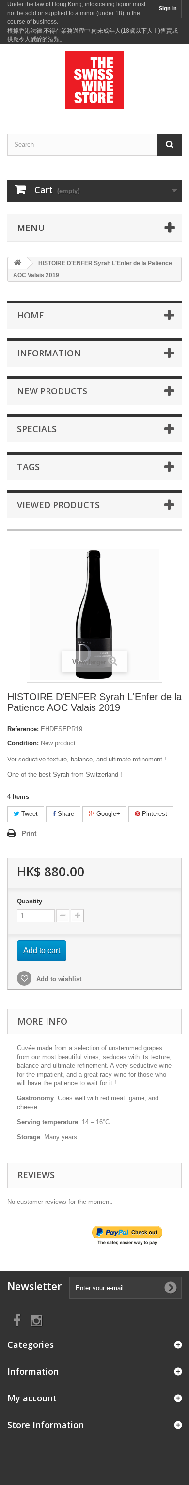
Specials (37, 429)
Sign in (168, 8)
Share (65, 813)
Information (49, 353)
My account (32, 1398)
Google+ (107, 813)
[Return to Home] (17, 263)
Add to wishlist (57, 979)
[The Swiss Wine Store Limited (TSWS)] (94, 80)
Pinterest (153, 813)
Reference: (23, 729)
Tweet (28, 813)
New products (52, 391)
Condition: (23, 743)
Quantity (29, 901)
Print (29, 833)
